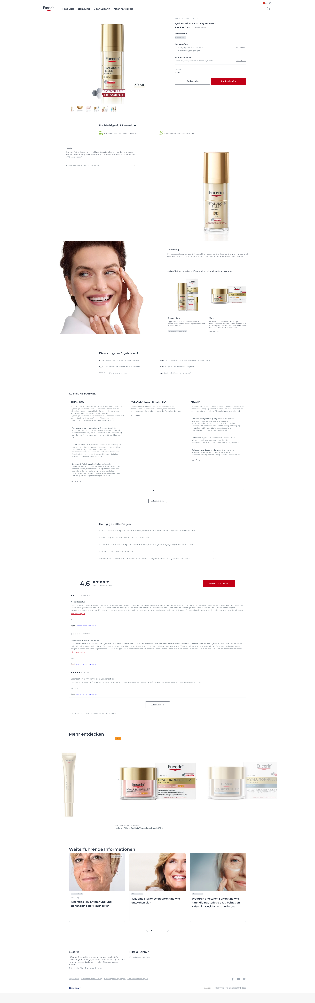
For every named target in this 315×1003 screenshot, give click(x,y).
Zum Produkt (214, 331)
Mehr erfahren (241, 61)
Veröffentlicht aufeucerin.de (86, 626)
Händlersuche (192, 81)
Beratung (84, 8)
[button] (101, 165)
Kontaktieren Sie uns (139, 957)
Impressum (74, 979)
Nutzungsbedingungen (115, 979)
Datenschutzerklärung (91, 979)
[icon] (232, 979)
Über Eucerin (102, 8)
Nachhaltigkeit (123, 8)
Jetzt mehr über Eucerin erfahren (85, 968)
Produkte (68, 8)
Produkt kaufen (228, 81)
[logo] (49, 8)
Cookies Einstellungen (137, 979)
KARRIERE (207, 988)
